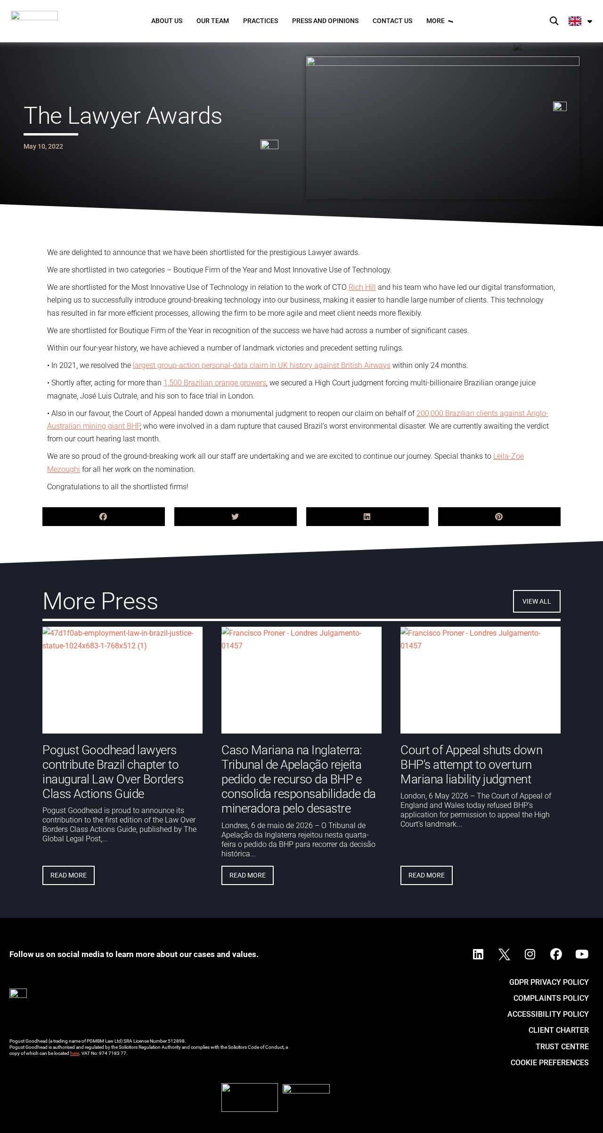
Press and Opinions (325, 20)
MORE (435, 20)
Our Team (212, 20)
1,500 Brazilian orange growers (214, 382)
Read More (68, 875)
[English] (581, 21)
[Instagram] (530, 954)
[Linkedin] (478, 954)
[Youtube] (582, 954)
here (74, 1053)
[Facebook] (556, 954)
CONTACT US (392, 20)
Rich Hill (362, 287)
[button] (554, 21)
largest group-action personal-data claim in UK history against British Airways (262, 365)
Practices (260, 20)
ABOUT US (166, 20)
